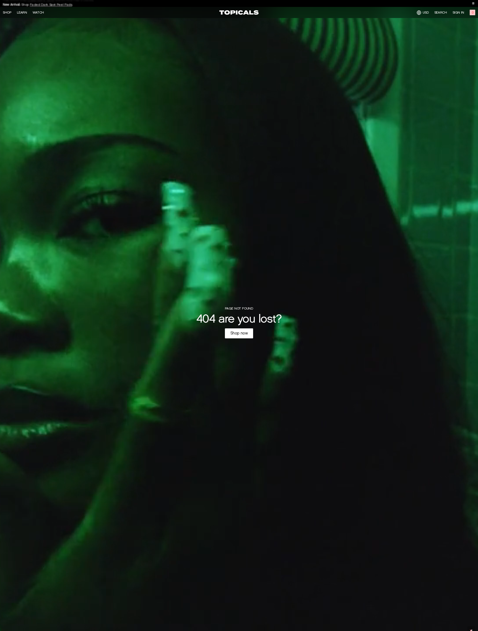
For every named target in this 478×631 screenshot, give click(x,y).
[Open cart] (472, 12)
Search (440, 12)
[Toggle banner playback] (473, 3)
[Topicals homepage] (239, 12)
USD (426, 12)
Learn (22, 12)
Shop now (239, 333)
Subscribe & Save (40, 3)
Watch (38, 12)
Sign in (458, 12)
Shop (7, 12)
